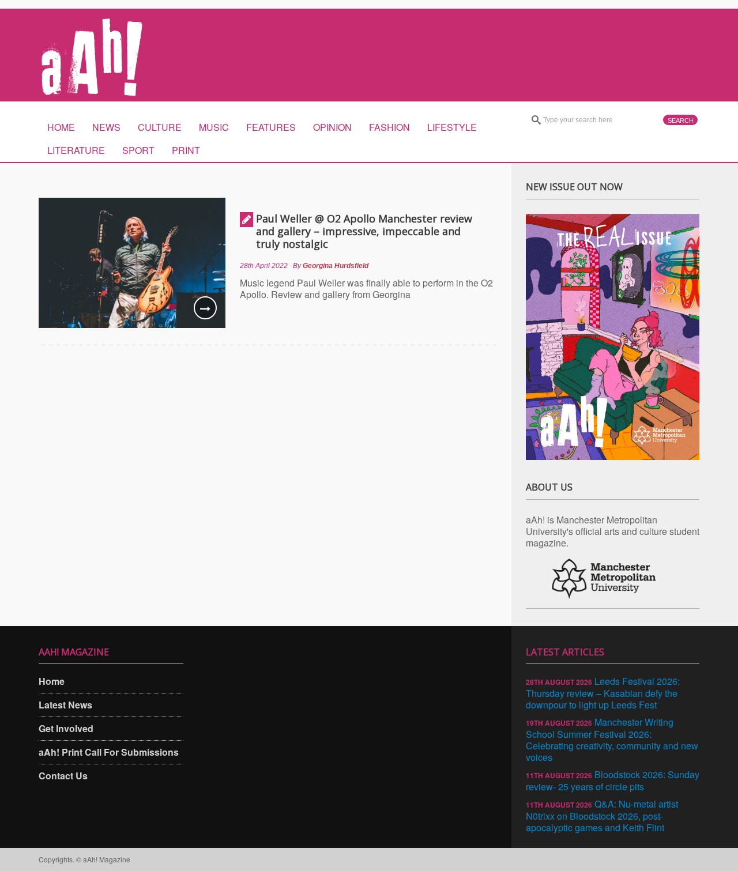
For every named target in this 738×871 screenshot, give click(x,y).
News (106, 127)
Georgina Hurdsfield (335, 266)
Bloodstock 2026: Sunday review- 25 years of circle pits (612, 780)
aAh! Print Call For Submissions (109, 752)
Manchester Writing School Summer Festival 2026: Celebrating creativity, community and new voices (612, 739)
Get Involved (66, 728)
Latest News (65, 704)
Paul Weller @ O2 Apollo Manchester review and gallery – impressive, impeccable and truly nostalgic (364, 231)
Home (61, 127)
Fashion (389, 127)
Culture (160, 127)
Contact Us (63, 775)
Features (271, 127)
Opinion (332, 127)
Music (214, 127)
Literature (76, 150)
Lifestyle (452, 127)
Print (186, 150)
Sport (138, 150)
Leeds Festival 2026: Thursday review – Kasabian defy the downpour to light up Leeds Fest (603, 692)
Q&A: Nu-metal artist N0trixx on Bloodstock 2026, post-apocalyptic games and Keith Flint (602, 815)
